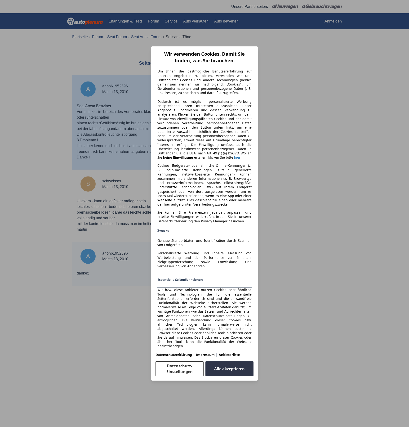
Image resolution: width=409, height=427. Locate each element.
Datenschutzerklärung (174, 354)
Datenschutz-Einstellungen (179, 368)
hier (237, 157)
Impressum (205, 354)
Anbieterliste (229, 354)
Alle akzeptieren (229, 368)
